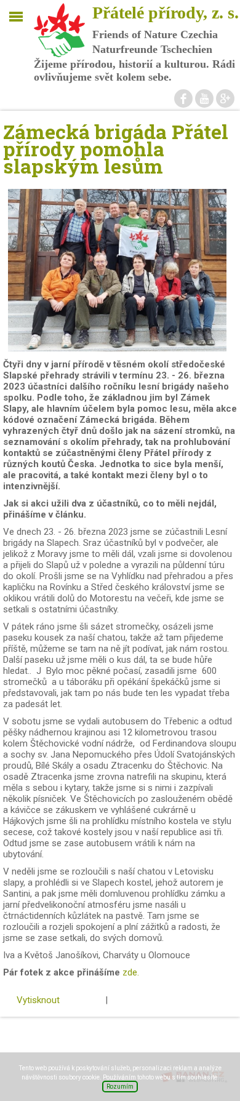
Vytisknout (38, 1000)
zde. (130, 972)
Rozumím (120, 1086)
